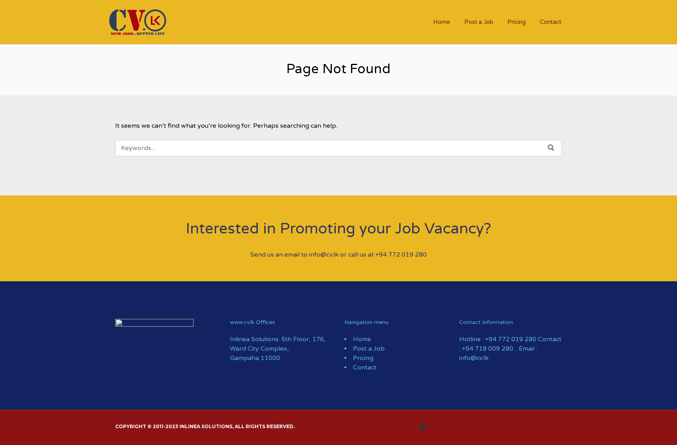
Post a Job (478, 21)
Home (441, 21)
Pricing (516, 21)
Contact (550, 21)
